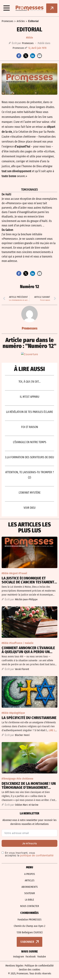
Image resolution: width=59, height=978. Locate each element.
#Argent (13, 573)
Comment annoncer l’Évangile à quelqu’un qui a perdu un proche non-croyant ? (28, 652)
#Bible (29, 37)
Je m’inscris (29, 843)
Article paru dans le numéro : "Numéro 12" (29, 343)
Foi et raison (29, 427)
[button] (6, 8)
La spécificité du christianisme (29, 717)
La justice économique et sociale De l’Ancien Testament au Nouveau (28, 582)
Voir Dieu (30, 508)
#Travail (23, 573)
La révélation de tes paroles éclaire (29, 412)
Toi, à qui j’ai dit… (30, 381)
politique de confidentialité (36, 855)
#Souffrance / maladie (21, 643)
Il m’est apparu (29, 397)
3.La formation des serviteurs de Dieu (29, 457)
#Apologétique (17, 712)
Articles (21, 21)
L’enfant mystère (29, 492)
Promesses (7, 21)
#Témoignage (9, 778)
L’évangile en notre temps (29, 442)
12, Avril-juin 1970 (37, 47)
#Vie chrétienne (25, 778)
